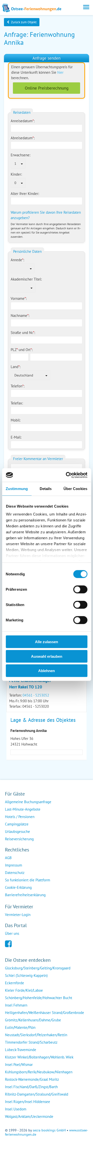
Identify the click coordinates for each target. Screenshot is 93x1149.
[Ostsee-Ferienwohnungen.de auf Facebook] (8, 943)
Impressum (13, 865)
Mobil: (15, 420)
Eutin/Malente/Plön (20, 1027)
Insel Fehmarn (16, 1005)
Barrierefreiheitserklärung (25, 894)
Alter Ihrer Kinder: (25, 193)
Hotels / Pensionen (19, 816)
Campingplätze (17, 824)
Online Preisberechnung (46, 88)
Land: (15, 366)
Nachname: (20, 315)
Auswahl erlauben (46, 656)
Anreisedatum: (22, 120)
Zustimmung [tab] (17, 489)
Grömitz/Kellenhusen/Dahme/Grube (33, 1020)
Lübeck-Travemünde (20, 1049)
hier (60, 72)
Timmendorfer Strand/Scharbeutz (31, 1042)
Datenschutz (15, 872)
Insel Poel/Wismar (19, 1064)
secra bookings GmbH (49, 1130)
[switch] (80, 589)
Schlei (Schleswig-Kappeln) (26, 975)
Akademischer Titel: (26, 279)
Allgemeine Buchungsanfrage (28, 801)
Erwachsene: (20, 155)
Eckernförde (14, 983)
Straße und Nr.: (23, 332)
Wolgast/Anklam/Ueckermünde (29, 1116)
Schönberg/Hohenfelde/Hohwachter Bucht (38, 997)
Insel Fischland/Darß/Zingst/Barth (31, 1086)
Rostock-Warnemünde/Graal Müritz (32, 1079)
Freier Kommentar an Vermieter (38, 458)
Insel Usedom (15, 1109)
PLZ (14, 349)
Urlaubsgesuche (17, 831)
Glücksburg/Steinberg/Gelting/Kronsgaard (37, 968)
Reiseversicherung (19, 839)
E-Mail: (16, 437)
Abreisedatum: (22, 138)
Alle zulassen (46, 642)
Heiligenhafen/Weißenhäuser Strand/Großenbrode (44, 1012)
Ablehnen (46, 671)
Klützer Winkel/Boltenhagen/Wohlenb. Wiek (39, 1057)
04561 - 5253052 (36, 695)
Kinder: (16, 174)
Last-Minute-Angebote (22, 809)
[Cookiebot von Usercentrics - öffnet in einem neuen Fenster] (66, 475)
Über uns (12, 933)
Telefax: (17, 403)
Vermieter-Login (18, 914)
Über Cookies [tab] (75, 489)
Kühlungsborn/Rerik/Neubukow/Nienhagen (38, 1072)
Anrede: (17, 260)
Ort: (29, 349)
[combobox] (18, 163)
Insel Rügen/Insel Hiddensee (27, 1101)
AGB (8, 857)
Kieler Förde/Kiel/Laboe (24, 990)
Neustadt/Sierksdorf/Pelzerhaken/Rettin (36, 1034)
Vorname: (19, 298)
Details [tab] (46, 489)
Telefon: (17, 386)
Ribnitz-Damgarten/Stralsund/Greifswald (36, 1094)
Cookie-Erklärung (18, 887)
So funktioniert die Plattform (27, 880)
